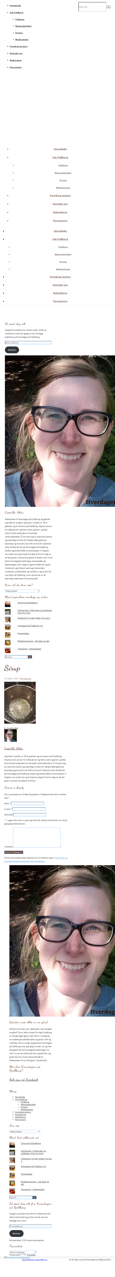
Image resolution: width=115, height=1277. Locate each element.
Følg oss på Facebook (23, 1079)
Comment (8, 846)
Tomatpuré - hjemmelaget (29, 649)
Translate (31, 1255)
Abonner (12, 350)
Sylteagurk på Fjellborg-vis (30, 625)
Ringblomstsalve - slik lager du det (33, 641)
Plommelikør (23, 633)
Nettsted (8, 814)
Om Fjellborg (16, 12)
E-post (8, 809)
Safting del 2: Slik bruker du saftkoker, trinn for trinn (33, 1152)
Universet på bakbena (27, 602)
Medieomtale (21, 39)
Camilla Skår (12, 728)
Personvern (16, 67)
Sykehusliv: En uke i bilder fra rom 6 (34, 618)
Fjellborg (19, 19)
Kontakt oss (16, 53)
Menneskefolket (23, 26)
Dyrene (19, 33)
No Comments (25, 678)
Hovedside (15, 5)
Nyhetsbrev (16, 60)
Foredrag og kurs (19, 46)
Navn (7, 803)
